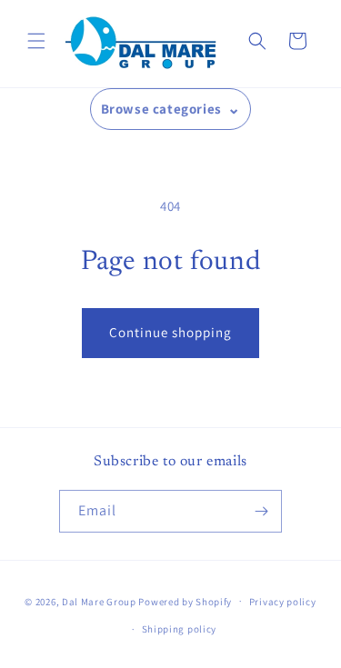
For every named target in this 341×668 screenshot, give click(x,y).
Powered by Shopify (185, 600)
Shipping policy (179, 629)
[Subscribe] (261, 511)
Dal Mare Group (100, 600)
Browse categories (161, 108)
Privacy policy (282, 601)
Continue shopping (170, 332)
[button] (36, 41)
